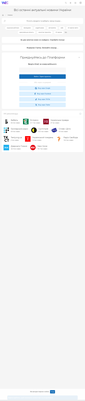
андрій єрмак (40, 28)
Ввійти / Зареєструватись (42, 76)
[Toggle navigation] (75, 2)
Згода (52, 391)
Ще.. (66, 32)
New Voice (42, 146)
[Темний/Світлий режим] (70, 2)
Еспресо (34, 120)
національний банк (13, 28)
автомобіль (52, 28)
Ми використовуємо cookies (39, 391)
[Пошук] (66, 2)
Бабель (14, 120)
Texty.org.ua (16, 137)
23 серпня (59, 32)
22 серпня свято (73, 28)
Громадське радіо (19, 129)
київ (62, 28)
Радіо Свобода (71, 137)
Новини (10, 15)
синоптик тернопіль (44, 32)
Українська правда (60, 120)
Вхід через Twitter (43, 105)
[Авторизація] (80, 2)
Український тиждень (42, 137)
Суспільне (43, 129)
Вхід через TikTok (43, 99)
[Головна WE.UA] (3, 15)
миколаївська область (26, 32)
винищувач (27, 28)
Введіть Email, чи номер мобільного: (42, 64)
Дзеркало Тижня (19, 146)
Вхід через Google (43, 88)
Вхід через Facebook (43, 94)
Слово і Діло (65, 129)
